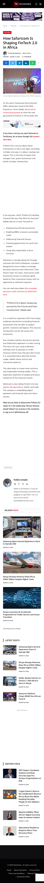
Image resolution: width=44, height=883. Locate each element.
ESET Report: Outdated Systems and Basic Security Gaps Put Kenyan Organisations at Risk (30, 775)
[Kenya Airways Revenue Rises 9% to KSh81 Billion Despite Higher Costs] (22, 562)
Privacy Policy (35, 870)
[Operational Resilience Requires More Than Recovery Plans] (9, 830)
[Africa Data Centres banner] (22, 16)
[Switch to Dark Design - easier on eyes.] (36, 4)
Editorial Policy (32, 873)
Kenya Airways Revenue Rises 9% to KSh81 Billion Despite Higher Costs (19, 577)
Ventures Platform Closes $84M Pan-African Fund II (30, 696)
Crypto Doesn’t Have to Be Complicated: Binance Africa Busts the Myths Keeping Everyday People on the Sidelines (30, 796)
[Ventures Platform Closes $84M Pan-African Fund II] (9, 696)
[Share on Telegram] (19, 63)
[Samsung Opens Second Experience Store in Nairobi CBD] (22, 527)
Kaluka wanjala (15, 53)
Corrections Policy (23, 877)
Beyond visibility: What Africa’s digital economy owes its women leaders (29, 815)
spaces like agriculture (13, 387)
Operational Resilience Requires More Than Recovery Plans (29, 830)
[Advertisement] (22, 188)
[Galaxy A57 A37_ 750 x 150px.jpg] (22, 127)
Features (7, 32)
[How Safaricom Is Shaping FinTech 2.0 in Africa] (22, 81)
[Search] (40, 4)
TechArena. (17, 865)
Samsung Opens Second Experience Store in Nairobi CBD (29, 649)
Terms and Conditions (17, 873)
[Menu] (4, 4)
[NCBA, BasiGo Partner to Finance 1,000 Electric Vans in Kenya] (9, 681)
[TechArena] (22, 4)
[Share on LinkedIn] (26, 63)
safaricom (8, 467)
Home (9, 870)
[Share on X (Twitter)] (13, 63)
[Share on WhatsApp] (33, 63)
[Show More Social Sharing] (38, 63)
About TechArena (20, 870)
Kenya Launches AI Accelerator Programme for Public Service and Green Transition (21, 614)
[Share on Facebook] (6, 63)
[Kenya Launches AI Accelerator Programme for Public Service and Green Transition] (22, 598)
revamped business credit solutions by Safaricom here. (20, 291)
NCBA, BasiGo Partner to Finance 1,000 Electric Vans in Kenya (30, 681)
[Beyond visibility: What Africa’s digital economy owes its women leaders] (9, 815)
